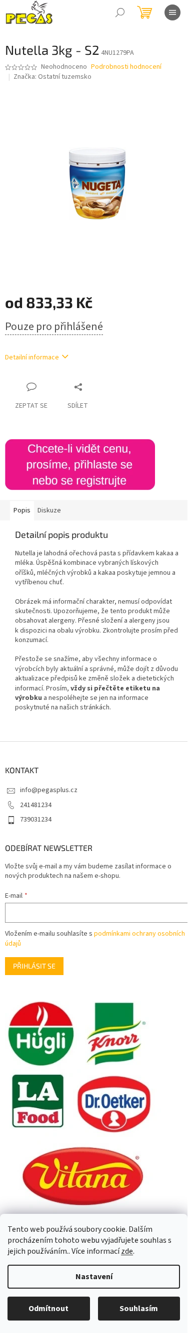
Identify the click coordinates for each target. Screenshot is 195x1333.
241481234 (36, 805)
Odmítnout (48, 1308)
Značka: (53, 77)
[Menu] (172, 12)
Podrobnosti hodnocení (126, 67)
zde (127, 1251)
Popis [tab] (22, 510)
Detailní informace (32, 357)
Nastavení (94, 1276)
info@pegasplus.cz (49, 790)
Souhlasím (139, 1308)
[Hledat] (120, 12)
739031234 (36, 820)
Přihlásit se (34, 966)
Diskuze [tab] (49, 510)
